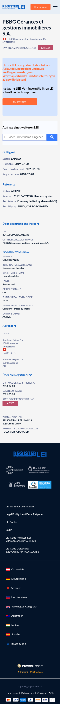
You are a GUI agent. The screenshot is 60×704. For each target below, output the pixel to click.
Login (9, 529)
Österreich (17, 569)
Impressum (12, 693)
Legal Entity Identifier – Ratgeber (25, 514)
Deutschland (18, 578)
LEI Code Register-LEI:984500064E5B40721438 (21, 539)
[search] (52, 137)
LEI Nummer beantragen (20, 506)
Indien (15, 624)
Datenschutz (27, 693)
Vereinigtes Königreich (24, 606)
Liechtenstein (19, 597)
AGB (51, 693)
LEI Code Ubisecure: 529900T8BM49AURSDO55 (22, 550)
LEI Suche (11, 521)
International (18, 643)
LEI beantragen (40, 6)
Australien (17, 615)
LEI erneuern (19, 101)
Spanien (15, 634)
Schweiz (15, 587)
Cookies (41, 693)
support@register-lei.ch (30, 686)
